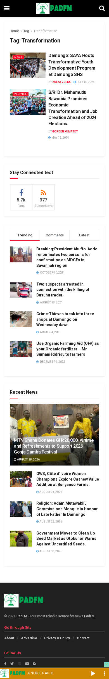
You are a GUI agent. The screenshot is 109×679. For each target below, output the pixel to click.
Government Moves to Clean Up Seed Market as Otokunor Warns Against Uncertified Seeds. (66, 538)
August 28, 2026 (28, 459)
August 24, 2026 (50, 491)
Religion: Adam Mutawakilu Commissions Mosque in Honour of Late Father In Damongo (67, 508)
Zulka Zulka (61, 82)
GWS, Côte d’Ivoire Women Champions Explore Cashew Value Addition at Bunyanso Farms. (67, 479)
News (18, 57)
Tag (26, 31)
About (9, 638)
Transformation (46, 31)
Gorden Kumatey (65, 131)
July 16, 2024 (85, 82)
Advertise (29, 638)
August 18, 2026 (50, 551)
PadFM (21, 616)
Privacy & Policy (57, 638)
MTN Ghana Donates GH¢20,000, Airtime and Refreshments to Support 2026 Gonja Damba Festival (53, 446)
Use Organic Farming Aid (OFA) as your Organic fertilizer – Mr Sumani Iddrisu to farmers (67, 349)
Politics (20, 94)
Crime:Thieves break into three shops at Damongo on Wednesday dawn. (65, 319)
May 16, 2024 (60, 137)
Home (14, 31)
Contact (83, 638)
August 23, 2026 (50, 521)
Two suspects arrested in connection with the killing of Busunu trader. (62, 289)
